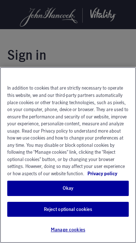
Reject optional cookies (68, 209)
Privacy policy (102, 173)
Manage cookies (68, 229)
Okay (68, 188)
